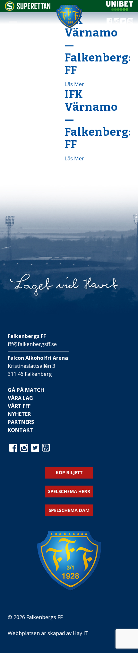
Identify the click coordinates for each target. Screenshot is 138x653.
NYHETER (19, 413)
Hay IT (81, 633)
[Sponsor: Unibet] (119, 8)
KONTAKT (20, 429)
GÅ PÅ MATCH (26, 389)
